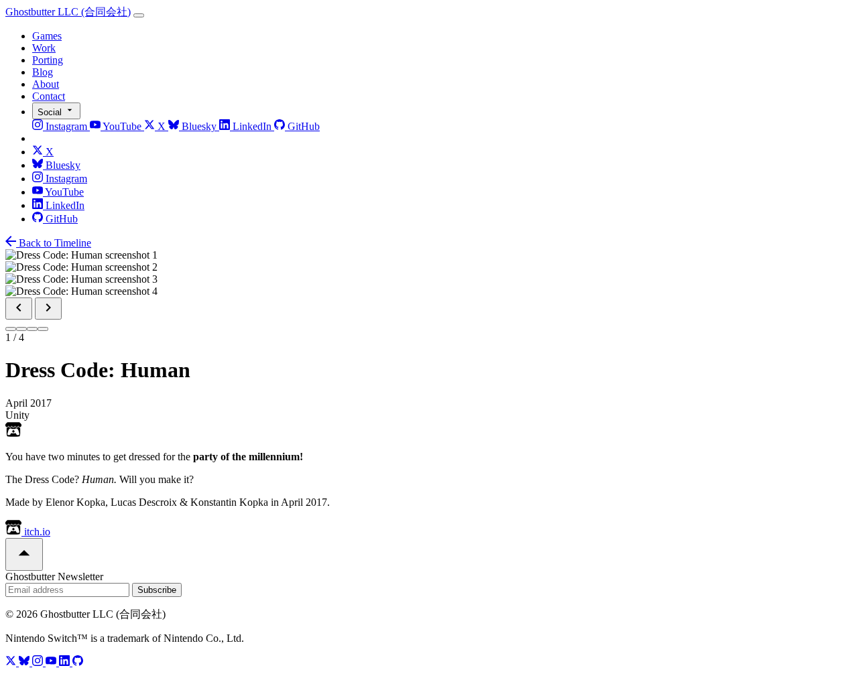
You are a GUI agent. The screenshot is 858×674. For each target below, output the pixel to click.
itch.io (35, 531)
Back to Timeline (53, 243)
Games (47, 36)
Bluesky (199, 126)
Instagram (66, 126)
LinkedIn (252, 126)
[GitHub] (77, 662)
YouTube (122, 126)
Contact (48, 96)
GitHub (302, 126)
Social (51, 112)
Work (44, 48)
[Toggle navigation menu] (138, 15)
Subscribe (156, 590)
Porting (47, 60)
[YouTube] (52, 662)
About (45, 84)
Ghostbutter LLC (68, 11)
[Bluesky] (25, 662)
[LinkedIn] (65, 662)
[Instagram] (39, 662)
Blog (42, 72)
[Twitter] (12, 662)
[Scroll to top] (24, 554)
